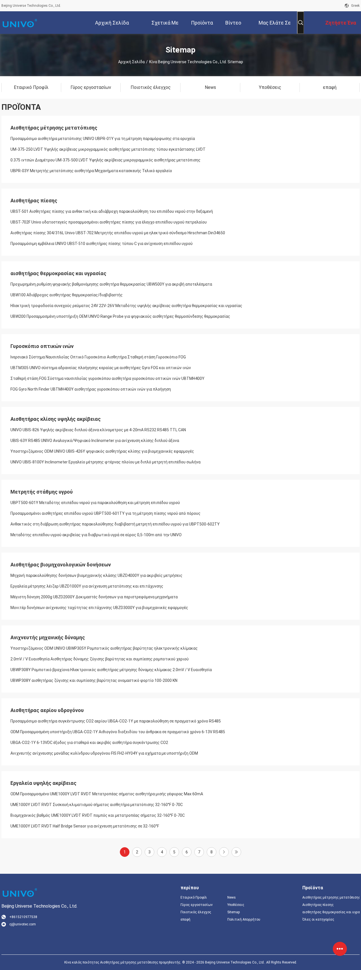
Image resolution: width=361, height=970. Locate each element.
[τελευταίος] (236, 852)
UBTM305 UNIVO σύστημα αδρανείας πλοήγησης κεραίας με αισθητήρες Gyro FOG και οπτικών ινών (100, 367)
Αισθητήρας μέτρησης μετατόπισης (53, 128)
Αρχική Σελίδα (131, 62)
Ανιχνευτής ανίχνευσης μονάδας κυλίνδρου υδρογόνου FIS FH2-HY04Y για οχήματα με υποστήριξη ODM (104, 753)
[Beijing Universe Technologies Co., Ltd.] (19, 22)
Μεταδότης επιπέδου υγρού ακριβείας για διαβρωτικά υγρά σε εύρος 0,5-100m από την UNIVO (96, 535)
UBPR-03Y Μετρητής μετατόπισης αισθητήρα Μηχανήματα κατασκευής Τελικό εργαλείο (91, 170)
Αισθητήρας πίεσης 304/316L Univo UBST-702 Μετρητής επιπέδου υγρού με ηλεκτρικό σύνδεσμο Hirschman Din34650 (117, 233)
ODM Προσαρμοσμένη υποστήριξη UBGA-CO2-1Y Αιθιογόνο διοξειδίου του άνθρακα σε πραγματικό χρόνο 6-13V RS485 (117, 732)
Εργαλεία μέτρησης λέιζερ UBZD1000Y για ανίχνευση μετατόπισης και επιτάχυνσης (86, 586)
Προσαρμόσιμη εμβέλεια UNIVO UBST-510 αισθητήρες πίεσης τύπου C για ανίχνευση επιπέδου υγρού (101, 243)
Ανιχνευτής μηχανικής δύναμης (47, 637)
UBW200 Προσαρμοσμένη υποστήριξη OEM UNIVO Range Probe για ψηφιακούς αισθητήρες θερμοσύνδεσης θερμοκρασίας (120, 316)
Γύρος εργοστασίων (196, 905)
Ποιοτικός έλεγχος (195, 912)
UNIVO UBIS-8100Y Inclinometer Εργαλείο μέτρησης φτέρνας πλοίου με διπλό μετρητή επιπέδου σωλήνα (105, 462)
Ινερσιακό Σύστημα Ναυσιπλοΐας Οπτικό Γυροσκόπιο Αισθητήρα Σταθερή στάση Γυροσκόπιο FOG (98, 357)
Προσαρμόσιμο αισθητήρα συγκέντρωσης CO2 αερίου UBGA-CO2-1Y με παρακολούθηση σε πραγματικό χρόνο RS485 (115, 721)
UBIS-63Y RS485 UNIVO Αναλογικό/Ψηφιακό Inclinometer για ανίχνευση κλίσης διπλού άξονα (94, 440)
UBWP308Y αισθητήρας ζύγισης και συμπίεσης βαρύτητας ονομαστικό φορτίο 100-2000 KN (93, 680)
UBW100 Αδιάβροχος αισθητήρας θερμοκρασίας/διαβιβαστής (66, 295)
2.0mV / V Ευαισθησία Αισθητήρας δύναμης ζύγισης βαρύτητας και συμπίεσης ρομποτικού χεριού (99, 659)
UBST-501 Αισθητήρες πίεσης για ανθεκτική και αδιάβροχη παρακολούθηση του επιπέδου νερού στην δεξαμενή (111, 211)
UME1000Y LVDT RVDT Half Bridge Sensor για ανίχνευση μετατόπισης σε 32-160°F (84, 826)
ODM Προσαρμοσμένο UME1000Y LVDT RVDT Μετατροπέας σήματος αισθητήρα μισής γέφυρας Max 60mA (106, 794)
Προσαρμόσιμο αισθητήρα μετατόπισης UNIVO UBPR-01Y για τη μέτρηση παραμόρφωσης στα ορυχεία (102, 138)
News (231, 897)
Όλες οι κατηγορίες (318, 919)
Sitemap (233, 912)
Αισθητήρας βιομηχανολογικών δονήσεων (60, 565)
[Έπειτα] (224, 852)
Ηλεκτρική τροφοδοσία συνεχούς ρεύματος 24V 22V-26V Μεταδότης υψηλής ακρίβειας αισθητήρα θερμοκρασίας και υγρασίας (126, 305)
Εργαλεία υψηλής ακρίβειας (43, 783)
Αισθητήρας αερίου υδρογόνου (47, 710)
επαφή (185, 919)
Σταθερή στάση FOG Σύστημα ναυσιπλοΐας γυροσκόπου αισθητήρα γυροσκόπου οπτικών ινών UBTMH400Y (107, 378)
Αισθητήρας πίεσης (33, 200)
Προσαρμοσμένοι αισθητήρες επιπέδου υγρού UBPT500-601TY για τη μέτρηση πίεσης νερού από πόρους (105, 513)
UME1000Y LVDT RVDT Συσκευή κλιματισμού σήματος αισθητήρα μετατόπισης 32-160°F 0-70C (96, 804)
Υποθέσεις (235, 905)
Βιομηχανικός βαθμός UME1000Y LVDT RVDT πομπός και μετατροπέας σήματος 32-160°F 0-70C (97, 815)
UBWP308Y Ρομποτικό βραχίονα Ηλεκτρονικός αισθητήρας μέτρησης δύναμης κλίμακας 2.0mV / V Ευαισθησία (111, 669)
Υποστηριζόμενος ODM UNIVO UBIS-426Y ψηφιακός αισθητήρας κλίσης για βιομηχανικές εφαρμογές (102, 451)
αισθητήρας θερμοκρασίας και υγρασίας (58, 273)
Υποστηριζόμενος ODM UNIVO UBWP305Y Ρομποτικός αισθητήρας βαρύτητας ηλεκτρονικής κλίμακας (104, 648)
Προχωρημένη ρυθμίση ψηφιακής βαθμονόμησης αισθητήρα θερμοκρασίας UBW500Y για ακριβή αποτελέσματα (111, 284)
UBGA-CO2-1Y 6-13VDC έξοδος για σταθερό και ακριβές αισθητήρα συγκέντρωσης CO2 (89, 742)
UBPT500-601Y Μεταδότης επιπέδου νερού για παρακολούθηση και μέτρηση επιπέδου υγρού (95, 502)
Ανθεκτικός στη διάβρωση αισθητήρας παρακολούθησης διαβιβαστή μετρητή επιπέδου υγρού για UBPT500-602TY (115, 524)
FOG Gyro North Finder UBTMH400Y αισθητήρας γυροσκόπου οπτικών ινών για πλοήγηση (90, 389)
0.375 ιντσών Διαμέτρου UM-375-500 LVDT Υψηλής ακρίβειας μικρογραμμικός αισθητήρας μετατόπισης (105, 160)
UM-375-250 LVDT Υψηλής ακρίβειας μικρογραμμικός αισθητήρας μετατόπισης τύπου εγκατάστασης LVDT (108, 149)
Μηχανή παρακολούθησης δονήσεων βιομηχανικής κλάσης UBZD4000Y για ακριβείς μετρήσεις (96, 575)
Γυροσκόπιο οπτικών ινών (42, 346)
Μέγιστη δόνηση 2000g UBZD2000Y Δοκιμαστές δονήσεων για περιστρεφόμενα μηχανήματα (94, 597)
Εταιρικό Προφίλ (193, 897)
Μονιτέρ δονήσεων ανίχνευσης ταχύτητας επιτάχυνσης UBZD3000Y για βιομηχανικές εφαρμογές (99, 607)
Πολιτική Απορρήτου (243, 919)
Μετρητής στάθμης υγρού (41, 492)
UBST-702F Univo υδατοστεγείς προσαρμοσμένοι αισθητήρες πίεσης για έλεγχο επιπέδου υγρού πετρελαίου (108, 222)
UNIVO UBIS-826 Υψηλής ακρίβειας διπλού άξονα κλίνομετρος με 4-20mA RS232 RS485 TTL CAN (98, 430)
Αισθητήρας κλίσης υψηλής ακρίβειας (55, 419)
